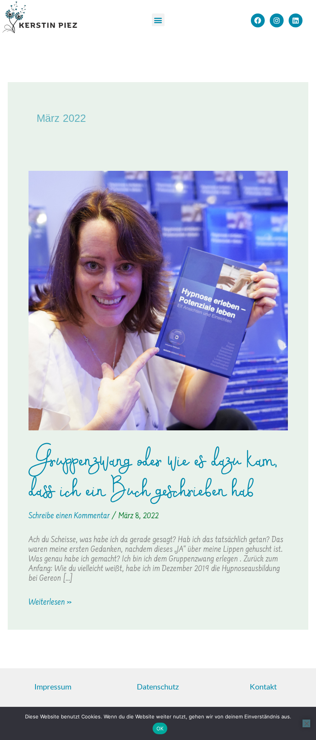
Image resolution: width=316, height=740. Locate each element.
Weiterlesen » (50, 602)
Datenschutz (158, 686)
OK (160, 728)
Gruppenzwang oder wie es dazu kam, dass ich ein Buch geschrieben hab (153, 474)
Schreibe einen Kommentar (69, 516)
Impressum (52, 686)
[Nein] (306, 723)
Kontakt (263, 686)
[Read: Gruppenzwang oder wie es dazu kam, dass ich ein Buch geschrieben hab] (158, 300)
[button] (158, 19)
